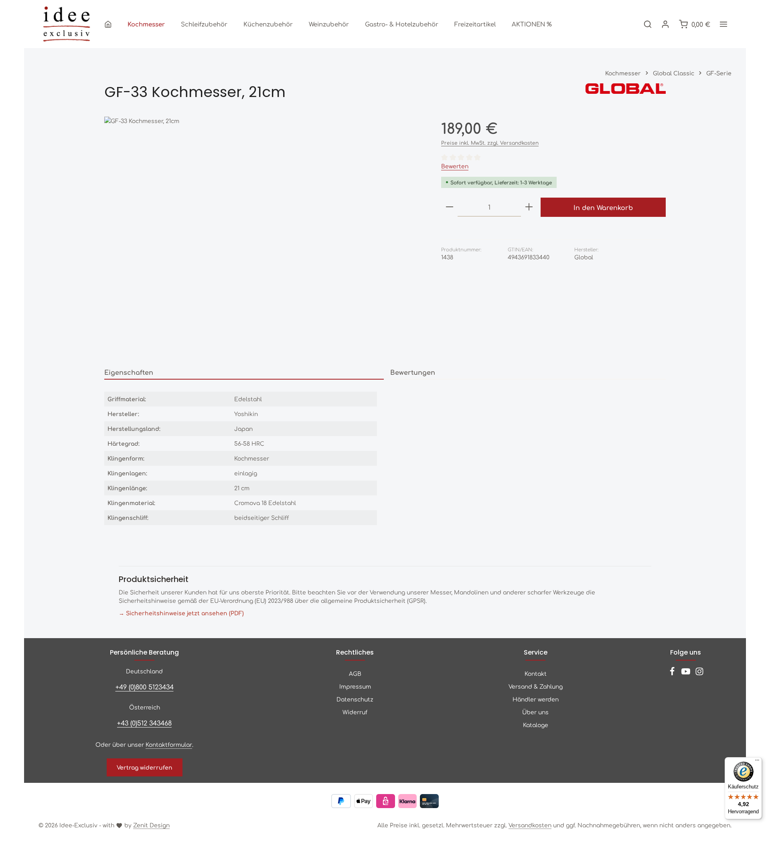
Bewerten (454, 166)
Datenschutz (354, 699)
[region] (264, 237)
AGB (355, 673)
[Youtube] (686, 673)
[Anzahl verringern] (449, 207)
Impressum (355, 686)
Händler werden (536, 699)
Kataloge (535, 724)
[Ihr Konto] (665, 24)
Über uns (535, 711)
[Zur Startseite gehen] (66, 24)
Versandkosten (530, 825)
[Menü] (757, 762)
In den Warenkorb (603, 207)
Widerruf (354, 711)
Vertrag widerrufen (144, 767)
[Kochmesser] (146, 24)
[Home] (108, 24)
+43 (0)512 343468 (144, 722)
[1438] (264, 237)
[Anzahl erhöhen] (529, 207)
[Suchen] (648, 24)
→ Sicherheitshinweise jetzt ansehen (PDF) (181, 612)
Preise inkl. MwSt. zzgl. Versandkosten (490, 142)
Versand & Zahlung (536, 686)
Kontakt (536, 673)
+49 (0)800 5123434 (145, 686)
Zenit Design (151, 825)
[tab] (244, 372)
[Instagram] (699, 673)
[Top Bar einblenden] (723, 24)
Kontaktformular (169, 744)
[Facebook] (673, 673)
